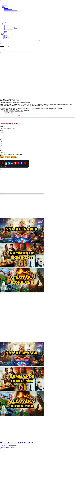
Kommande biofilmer (8, 9)
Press (3, 33)
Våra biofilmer (4, 5)
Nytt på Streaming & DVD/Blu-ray (10, 10)
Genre (3, 6)
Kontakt (5, 32)
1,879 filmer (37, 40)
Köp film (6, 17)
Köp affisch (6, 18)
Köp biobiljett (6, 19)
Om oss (3, 30)
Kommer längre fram (8, 12)
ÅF (5, 20)
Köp (3, 34)
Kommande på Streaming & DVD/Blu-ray (11, 11)
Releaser (3, 7)
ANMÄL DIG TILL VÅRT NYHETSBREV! (16, 443)
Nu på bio (6, 8)
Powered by (4, 166)
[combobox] (5, 42)
